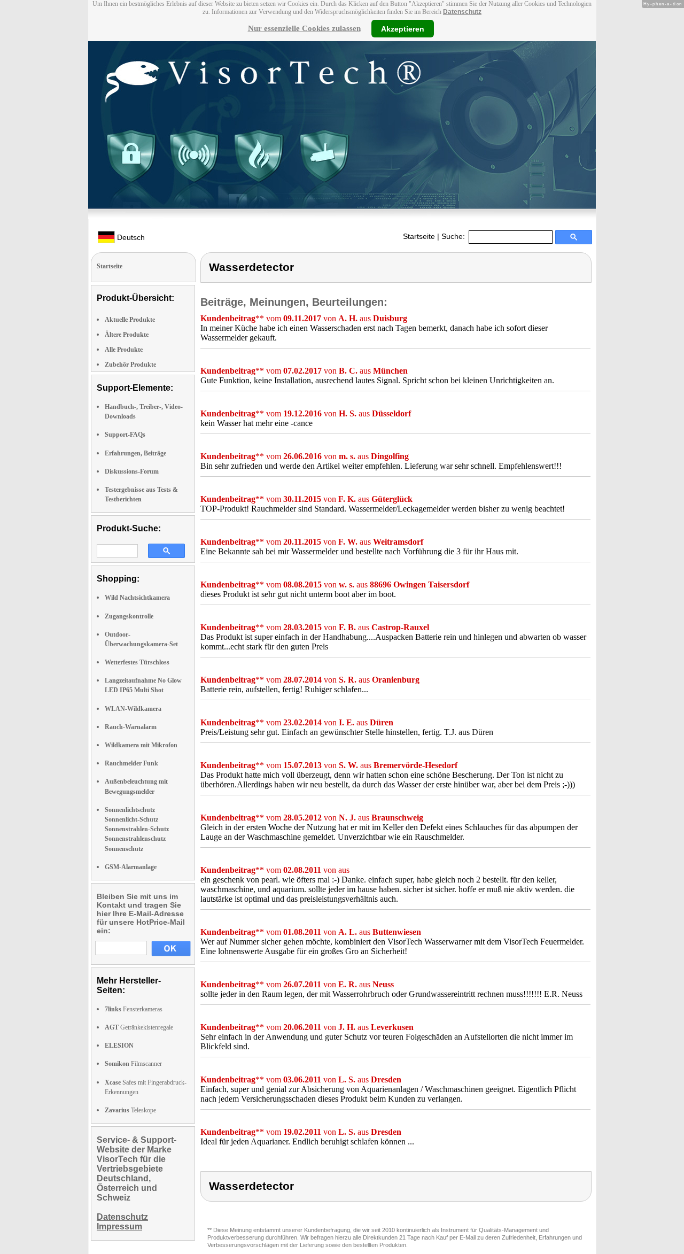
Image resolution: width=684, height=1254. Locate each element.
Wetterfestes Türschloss (137, 662)
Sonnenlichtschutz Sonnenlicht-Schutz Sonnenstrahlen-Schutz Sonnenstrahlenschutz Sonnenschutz (137, 829)
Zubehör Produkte (130, 364)
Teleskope (130, 1110)
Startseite (419, 236)
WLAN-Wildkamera (133, 709)
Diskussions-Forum (132, 471)
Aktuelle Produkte (130, 319)
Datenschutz (462, 12)
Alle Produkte (124, 349)
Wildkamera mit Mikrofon (141, 745)
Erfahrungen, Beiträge (135, 453)
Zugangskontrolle (129, 616)
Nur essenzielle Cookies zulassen (304, 28)
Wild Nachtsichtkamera (137, 597)
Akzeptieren (402, 28)
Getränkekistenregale (139, 1027)
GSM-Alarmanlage (131, 867)
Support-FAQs (125, 434)
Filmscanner (133, 1063)
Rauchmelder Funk (131, 763)
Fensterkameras (133, 1009)
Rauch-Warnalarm (131, 727)
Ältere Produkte (127, 334)
